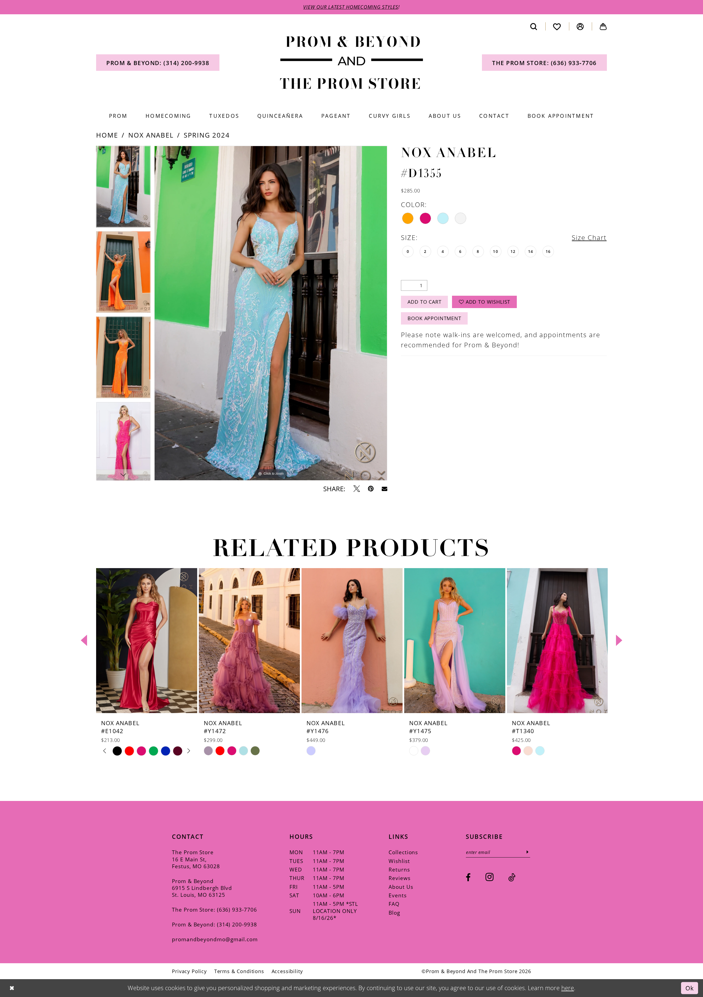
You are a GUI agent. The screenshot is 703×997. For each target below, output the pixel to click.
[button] (580, 26)
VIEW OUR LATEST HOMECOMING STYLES (350, 7)
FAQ (394, 903)
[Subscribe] (527, 852)
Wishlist (399, 861)
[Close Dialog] (12, 988)
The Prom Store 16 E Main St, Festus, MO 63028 (196, 859)
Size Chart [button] (589, 237)
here (567, 988)
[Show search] (533, 26)
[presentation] (146, 640)
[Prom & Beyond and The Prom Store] (351, 62)
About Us (401, 886)
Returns (399, 869)
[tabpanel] (123, 188)
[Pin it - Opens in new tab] (370, 488)
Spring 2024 (207, 135)
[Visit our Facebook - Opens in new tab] (468, 877)
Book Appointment (434, 318)
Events (397, 895)
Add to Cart (424, 301)
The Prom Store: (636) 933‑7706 (214, 909)
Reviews (399, 878)
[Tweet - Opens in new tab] (356, 488)
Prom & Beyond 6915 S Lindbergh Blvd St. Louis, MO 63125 (202, 888)
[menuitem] (157, 62)
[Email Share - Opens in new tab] (384, 488)
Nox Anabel (151, 135)
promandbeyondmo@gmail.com (215, 939)
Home (107, 135)
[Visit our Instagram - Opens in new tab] (489, 877)
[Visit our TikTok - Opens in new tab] (511, 877)
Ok (689, 988)
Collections (403, 852)
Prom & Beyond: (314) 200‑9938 (214, 924)
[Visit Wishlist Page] (557, 26)
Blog (394, 912)
